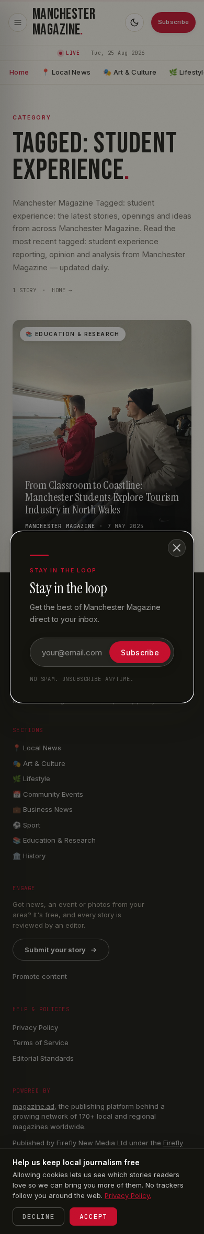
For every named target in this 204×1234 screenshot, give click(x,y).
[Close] (177, 548)
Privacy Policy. (128, 1195)
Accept (93, 1216)
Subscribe (140, 652)
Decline (38, 1216)
